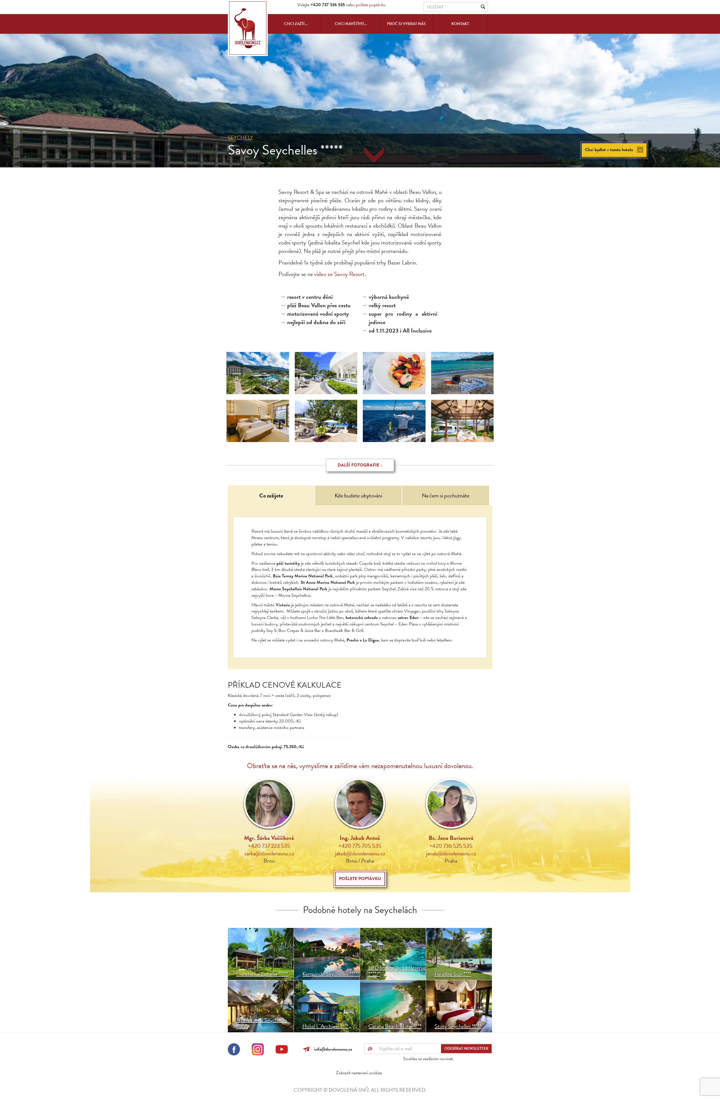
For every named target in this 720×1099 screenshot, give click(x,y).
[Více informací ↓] (374, 155)
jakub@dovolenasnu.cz (360, 853)
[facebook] (234, 1050)
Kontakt (460, 24)
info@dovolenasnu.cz (332, 1049)
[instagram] (258, 1050)
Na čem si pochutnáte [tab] (445, 495)
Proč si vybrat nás (406, 24)
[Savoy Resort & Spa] (257, 421)
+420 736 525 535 (450, 846)
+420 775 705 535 (360, 846)
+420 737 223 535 (269, 846)
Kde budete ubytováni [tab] (358, 495)
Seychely (240, 137)
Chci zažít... (295, 24)
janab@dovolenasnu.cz (451, 853)
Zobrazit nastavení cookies (359, 1072)
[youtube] (282, 1050)
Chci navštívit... (351, 24)
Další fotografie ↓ (360, 465)
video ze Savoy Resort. (339, 274)
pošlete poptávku (371, 4)
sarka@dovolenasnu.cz (269, 853)
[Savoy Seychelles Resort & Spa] (257, 373)
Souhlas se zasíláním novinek (428, 1058)
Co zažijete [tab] (271, 495)
